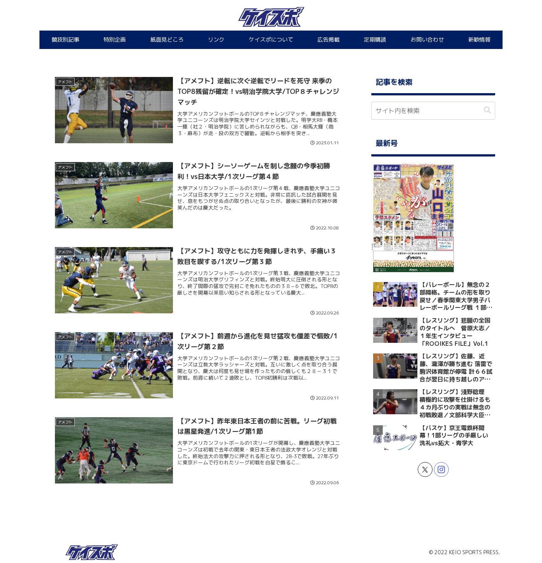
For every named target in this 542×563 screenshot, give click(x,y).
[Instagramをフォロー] (441, 469)
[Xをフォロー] (425, 469)
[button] (487, 110)
